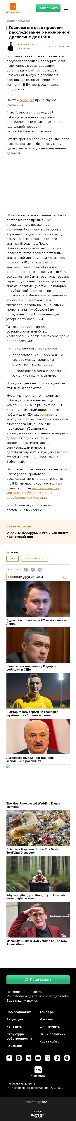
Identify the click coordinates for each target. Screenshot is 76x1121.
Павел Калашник (28, 44)
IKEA (12, 558)
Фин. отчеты (50, 1027)
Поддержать (48, 8)
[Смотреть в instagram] (19, 1058)
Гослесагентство (34, 558)
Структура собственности (19, 1036)
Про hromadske (19, 1012)
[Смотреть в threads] (67, 1058)
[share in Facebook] (26, 570)
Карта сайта (49, 1041)
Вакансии (14, 1046)
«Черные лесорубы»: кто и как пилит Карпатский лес (37, 534)
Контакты (14, 1027)
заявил (45, 414)
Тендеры (46, 1012)
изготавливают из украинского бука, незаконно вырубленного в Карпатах (32, 493)
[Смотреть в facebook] (9, 1058)
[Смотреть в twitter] (47, 1058)
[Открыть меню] (66, 8)
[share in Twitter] (33, 570)
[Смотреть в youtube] (38, 1058)
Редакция (14, 1019)
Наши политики (52, 1034)
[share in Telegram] (40, 570)
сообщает (27, 100)
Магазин (46, 1019)
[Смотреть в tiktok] (57, 1058)
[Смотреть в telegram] (28, 1058)
